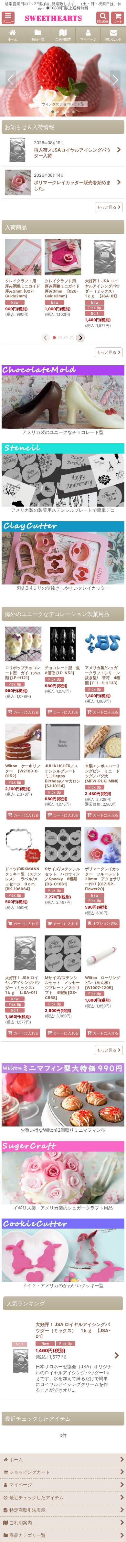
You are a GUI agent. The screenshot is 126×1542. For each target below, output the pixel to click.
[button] (8, 18)
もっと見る (106, 207)
